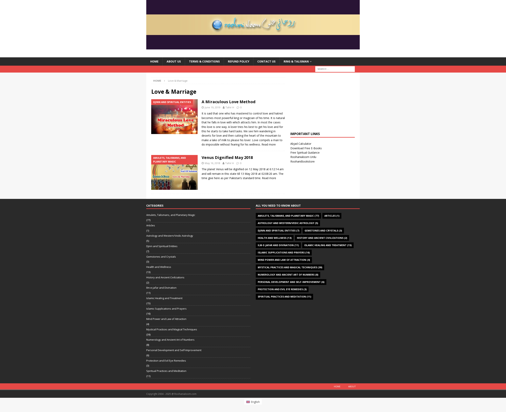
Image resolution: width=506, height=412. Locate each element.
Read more (268, 144)
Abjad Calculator (300, 144)
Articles (150, 225)
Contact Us (266, 61)
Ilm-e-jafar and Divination (161, 287)
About (352, 386)
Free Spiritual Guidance (305, 152)
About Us (174, 61)
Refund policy (238, 61)
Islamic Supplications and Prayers (166, 308)
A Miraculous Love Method (229, 101)
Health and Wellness (158, 267)
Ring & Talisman (296, 61)
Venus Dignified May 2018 (227, 157)
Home (154, 61)
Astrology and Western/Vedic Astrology (169, 235)
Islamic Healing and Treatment (164, 298)
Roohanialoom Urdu (303, 157)
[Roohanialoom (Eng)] (253, 47)
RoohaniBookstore (302, 161)
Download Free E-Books (306, 148)
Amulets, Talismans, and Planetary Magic (170, 215)
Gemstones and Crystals (161, 256)
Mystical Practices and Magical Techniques (171, 329)
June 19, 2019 (212, 107)
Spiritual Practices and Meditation (166, 371)
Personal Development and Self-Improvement (173, 350)
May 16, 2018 (212, 163)
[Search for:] (335, 69)
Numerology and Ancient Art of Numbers (170, 339)
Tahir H (230, 107)
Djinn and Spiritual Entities (161, 246)
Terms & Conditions (204, 61)
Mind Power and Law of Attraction (166, 319)
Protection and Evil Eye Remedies (166, 360)
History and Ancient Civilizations (165, 277)
